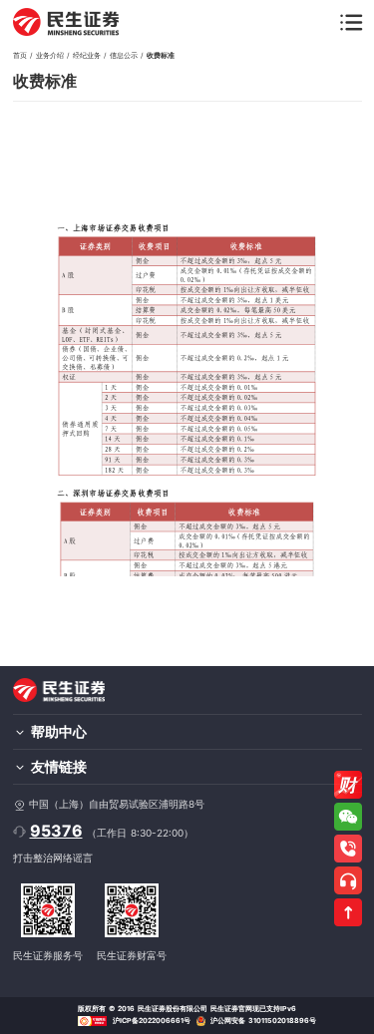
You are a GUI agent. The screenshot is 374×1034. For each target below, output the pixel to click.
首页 (20, 55)
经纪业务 (87, 55)
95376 (56, 831)
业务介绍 (50, 55)
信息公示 (124, 55)
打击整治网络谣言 (53, 857)
